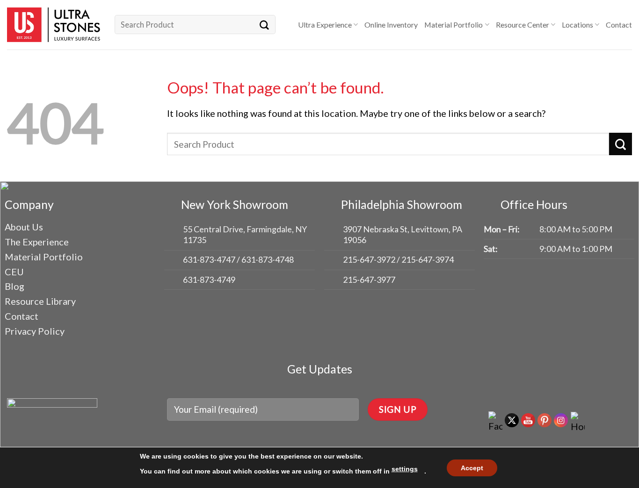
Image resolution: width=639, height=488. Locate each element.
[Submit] (264, 24)
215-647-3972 (370, 259)
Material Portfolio (453, 24)
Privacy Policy (35, 331)
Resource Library (40, 301)
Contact (619, 24)
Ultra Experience (325, 24)
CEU (14, 271)
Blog (14, 286)
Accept (472, 468)
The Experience (37, 241)
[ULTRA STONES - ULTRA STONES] (54, 24)
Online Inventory (391, 24)
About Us (24, 226)
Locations (577, 24)
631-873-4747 (209, 259)
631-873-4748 (267, 259)
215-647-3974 (427, 259)
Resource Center (522, 24)
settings (405, 469)
